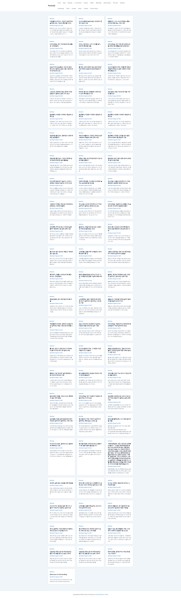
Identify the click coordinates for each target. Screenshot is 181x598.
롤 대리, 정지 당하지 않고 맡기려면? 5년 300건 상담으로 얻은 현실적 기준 (90, 69)
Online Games (107, 3)
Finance (86, 3)
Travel (67, 8)
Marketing (98, 3)
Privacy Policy (94, 8)
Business (70, 3)
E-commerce (78, 3)
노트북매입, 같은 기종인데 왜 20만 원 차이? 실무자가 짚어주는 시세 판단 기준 (90, 301)
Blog (64, 3)
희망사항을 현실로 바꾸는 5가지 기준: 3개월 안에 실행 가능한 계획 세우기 (90, 276)
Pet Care (115, 3)
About (80, 8)
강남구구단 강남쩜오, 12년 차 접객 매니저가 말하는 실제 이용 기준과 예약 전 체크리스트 (61, 69)
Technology (61, 8)
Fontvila (51, 6)
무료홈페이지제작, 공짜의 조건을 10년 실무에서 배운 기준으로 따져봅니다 (61, 325)
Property (122, 3)
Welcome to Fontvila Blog (58, 574)
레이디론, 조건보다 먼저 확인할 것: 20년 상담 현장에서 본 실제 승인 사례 (119, 228)
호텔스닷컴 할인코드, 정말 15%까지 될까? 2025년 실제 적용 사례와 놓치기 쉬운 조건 (119, 350)
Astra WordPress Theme (101, 594)
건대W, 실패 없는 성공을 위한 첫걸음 (61, 483)
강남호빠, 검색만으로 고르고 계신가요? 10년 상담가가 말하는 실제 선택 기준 (119, 398)
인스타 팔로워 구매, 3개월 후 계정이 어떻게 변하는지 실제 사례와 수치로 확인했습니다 (119, 69)
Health (92, 3)
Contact (74, 8)
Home (59, 3)
